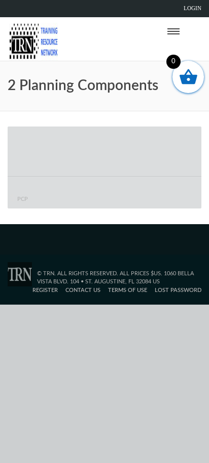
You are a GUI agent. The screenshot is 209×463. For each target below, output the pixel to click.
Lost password (178, 290)
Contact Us (82, 290)
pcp (22, 199)
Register (45, 290)
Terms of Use (127, 290)
